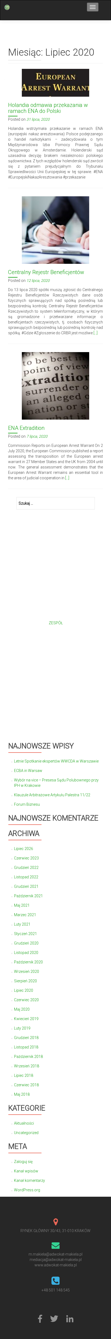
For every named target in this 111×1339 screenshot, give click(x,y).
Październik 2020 (28, 962)
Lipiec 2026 (23, 848)
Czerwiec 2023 (26, 858)
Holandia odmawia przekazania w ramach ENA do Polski (48, 108)
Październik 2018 (28, 1056)
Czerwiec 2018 (26, 1085)
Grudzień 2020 (26, 943)
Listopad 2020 (26, 952)
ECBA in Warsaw (28, 770)
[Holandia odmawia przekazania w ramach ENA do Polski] (55, 82)
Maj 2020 (22, 1009)
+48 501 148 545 (55, 1290)
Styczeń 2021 (25, 934)
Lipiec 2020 (23, 990)
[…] (95, 333)
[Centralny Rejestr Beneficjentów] (55, 229)
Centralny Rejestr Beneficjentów (46, 272)
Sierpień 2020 (25, 981)
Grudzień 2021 (26, 886)
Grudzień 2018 (26, 1038)
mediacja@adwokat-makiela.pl (56, 1259)
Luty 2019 (22, 1028)
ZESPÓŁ (56, 623)
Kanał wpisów (26, 1171)
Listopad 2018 (26, 1047)
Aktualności (24, 1123)
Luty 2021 (22, 924)
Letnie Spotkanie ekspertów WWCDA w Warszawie (56, 761)
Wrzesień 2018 (26, 1066)
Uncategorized (26, 1133)
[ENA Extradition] (55, 385)
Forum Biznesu (27, 804)
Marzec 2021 (25, 915)
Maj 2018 (22, 1094)
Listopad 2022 (26, 877)
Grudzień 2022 (26, 867)
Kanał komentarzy (29, 1180)
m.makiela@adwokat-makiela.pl (55, 1254)
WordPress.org (27, 1190)
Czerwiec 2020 (26, 1000)
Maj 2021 (22, 905)
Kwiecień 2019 (26, 1019)
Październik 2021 (28, 896)
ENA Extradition (26, 428)
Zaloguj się (23, 1161)
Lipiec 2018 (23, 1075)
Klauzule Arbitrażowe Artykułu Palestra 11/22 (52, 795)
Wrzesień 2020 (26, 971)
